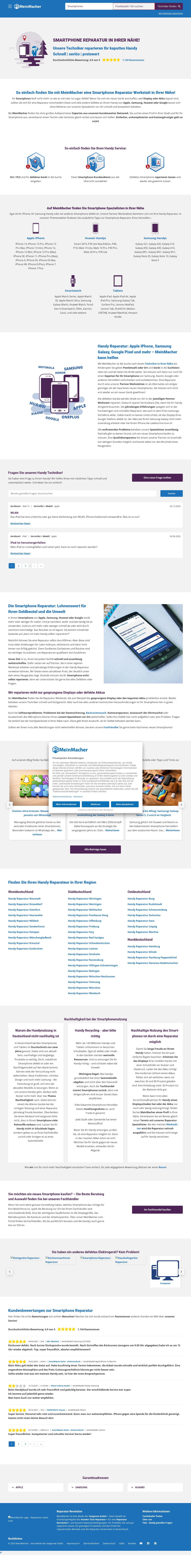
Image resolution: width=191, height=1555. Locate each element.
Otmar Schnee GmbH (60, 1385)
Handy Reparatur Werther (143, 932)
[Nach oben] (1, 1553)
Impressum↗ (73, 1543)
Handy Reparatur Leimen (83, 948)
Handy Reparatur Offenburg (84, 920)
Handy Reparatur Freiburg (83, 926)
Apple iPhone (36, 238)
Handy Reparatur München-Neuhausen (91, 976)
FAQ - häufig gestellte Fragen (157, 1522)
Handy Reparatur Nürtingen (84, 898)
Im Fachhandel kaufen (157, 1209)
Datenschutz (109, 1543)
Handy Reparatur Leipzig (142, 926)
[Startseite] (27, 5)
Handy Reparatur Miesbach (84, 993)
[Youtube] (143, 1543)
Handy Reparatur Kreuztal (24, 943)
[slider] (111, 60)
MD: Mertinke (53, 1341)
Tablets (118, 290)
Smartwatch (73, 290)
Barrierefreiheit (91, 1543)
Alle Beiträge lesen (95, 849)
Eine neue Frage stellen (157, 477)
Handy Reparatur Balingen (84, 971)
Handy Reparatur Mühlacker (85, 909)
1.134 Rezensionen (133, 60)
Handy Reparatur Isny (81, 932)
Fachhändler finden (152, 1516)
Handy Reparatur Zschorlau (144, 915)
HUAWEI (140, 1487)
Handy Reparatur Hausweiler (25, 915)
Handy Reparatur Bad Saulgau (86, 937)
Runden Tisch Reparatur (93, 1519)
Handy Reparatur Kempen (23, 932)
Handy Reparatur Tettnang (84, 982)
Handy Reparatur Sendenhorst (26, 926)
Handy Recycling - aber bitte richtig (95, 1033)
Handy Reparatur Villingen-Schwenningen (93, 965)
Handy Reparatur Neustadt (24, 898)
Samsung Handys (155, 238)
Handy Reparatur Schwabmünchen (89, 943)
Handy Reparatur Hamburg (144, 946)
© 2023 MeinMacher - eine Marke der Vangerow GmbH (35, 1543)
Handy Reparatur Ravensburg (85, 960)
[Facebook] (150, 1543)
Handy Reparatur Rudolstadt (145, 904)
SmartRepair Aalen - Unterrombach (64, 1361)
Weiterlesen (112, 830)
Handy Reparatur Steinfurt (24, 909)
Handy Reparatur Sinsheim (84, 954)
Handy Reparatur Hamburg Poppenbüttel (152, 957)
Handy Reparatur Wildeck (23, 920)
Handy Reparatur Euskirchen (25, 948)
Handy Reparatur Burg (141, 898)
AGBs (121, 1543)
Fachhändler (111, 727)
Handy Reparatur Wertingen (84, 904)
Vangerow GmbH (97, 1516)
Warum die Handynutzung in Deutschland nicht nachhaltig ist (36, 1033)
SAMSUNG (81, 1487)
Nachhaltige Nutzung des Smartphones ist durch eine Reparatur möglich (155, 1036)
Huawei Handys (95, 238)
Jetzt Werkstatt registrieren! (171, 13)
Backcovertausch (96, 712)
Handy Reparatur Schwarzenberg (147, 909)
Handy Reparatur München (84, 987)
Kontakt (132, 1543)
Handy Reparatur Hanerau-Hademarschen (153, 963)
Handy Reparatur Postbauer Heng (88, 915)
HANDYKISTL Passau (56, 1410)
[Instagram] (157, 1543)
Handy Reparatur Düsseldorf (25, 904)
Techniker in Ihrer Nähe (159, 363)
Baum (162, 1167)
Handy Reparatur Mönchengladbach (29, 937)
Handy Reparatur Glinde (142, 952)
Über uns (147, 1519)
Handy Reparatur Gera (141, 920)
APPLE (19, 1487)
